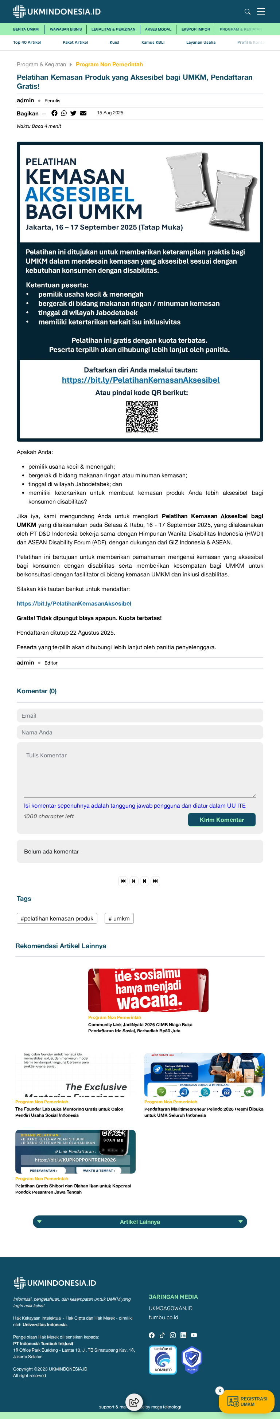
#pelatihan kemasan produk (57, 918)
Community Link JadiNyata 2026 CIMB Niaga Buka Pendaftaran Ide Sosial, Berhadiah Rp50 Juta (140, 1027)
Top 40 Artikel (27, 42)
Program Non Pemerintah (109, 64)
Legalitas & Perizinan (113, 29)
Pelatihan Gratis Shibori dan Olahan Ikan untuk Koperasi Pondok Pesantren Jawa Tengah (73, 1189)
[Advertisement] (51, 1005)
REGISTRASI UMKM (254, 1401)
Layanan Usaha (200, 42)
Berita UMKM (26, 29)
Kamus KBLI (152, 42)
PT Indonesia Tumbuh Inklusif (43, 1343)
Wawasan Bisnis (66, 29)
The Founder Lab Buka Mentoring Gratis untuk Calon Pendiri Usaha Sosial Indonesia (69, 1112)
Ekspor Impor (196, 29)
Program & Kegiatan (241, 29)
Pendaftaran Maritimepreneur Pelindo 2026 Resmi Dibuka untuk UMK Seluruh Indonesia (204, 1112)
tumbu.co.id (163, 1317)
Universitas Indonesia (45, 1324)
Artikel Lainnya (140, 1221)
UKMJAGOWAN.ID (170, 1308)
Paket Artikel (75, 42)
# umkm (119, 918)
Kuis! (114, 42)
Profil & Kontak (252, 42)
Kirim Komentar (222, 819)
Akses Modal (158, 29)
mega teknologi (166, 1407)
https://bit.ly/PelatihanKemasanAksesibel (74, 603)
